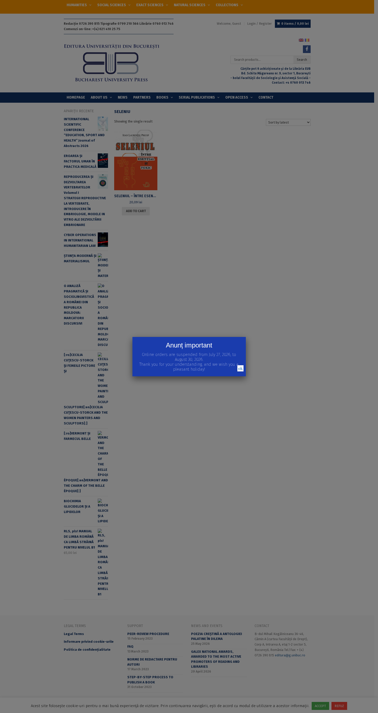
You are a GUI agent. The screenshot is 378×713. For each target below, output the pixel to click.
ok (240, 368)
